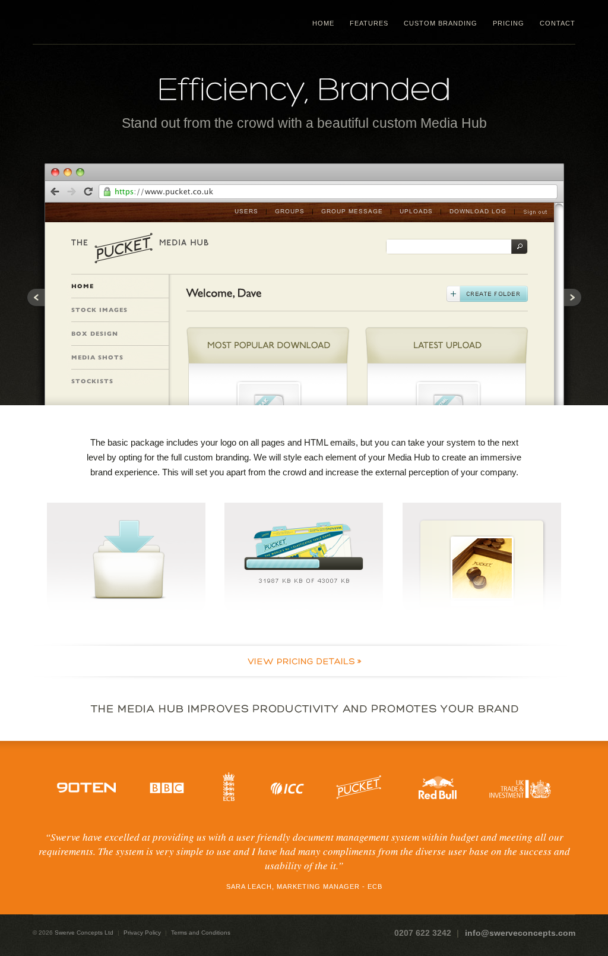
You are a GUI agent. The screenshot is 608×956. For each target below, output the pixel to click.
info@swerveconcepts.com (520, 933)
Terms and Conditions (200, 932)
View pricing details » (304, 661)
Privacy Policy (142, 932)
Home (323, 23)
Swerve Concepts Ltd (84, 932)
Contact (557, 23)
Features (369, 23)
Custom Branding (440, 23)
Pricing (508, 23)
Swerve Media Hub (107, 21)
